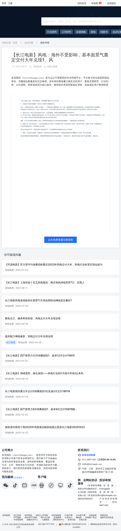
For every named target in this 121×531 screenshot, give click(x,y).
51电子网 (68, 515)
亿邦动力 (68, 517)
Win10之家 (45, 517)
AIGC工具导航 (42, 515)
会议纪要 (28, 42)
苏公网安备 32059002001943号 (74, 524)
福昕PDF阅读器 (106, 517)
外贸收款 (28, 515)
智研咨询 (104, 515)
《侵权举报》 (92, 491)
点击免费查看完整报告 (60, 239)
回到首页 (82, 3)
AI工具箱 (17, 515)
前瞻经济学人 (32, 519)
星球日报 (71, 519)
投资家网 (57, 517)
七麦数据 (45, 519)
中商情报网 (18, 519)
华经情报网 (56, 515)
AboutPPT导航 (31, 517)
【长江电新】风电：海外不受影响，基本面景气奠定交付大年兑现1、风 (59, 57)
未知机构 (38, 66)
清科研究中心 (58, 519)
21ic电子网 (80, 515)
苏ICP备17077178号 (46, 524)
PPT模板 (17, 517)
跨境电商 (93, 515)
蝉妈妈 (79, 517)
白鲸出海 (82, 519)
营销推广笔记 (91, 517)
